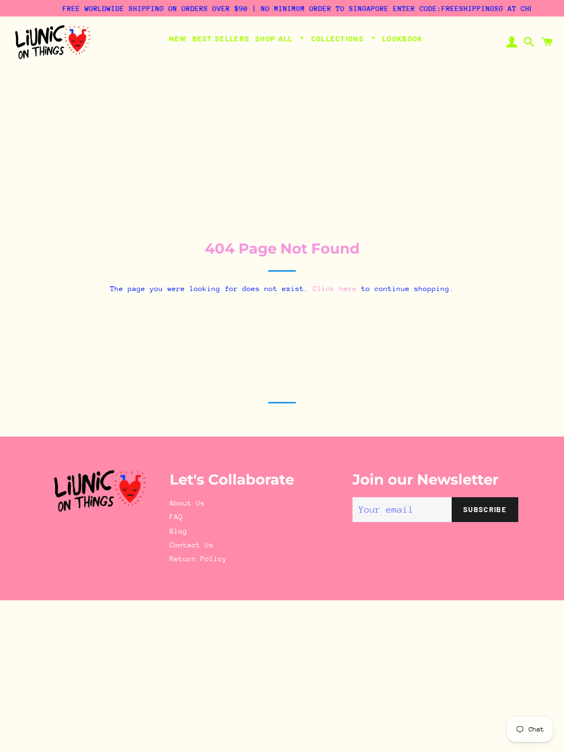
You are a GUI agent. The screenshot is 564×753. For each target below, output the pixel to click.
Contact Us (192, 545)
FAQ (176, 517)
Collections (339, 38)
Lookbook (402, 38)
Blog (178, 531)
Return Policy (198, 559)
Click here (335, 288)
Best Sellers (221, 38)
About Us (187, 503)
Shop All (275, 38)
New (178, 38)
